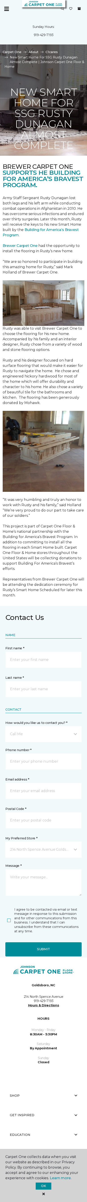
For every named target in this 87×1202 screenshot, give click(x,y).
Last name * (14, 677)
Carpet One (12, 52)
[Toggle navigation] (6, 9)
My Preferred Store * (21, 838)
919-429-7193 (44, 35)
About (33, 52)
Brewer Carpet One (20, 246)
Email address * (17, 779)
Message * (13, 865)
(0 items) (79, 8)
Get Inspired (22, 1115)
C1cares (52, 52)
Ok (43, 1186)
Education (20, 1135)
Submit (43, 949)
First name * (14, 648)
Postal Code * (15, 808)
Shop (15, 1096)
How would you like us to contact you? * (36, 722)
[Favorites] (70, 9)
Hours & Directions (43, 1005)
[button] (62, 9)
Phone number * (18, 750)
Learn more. (60, 1178)
